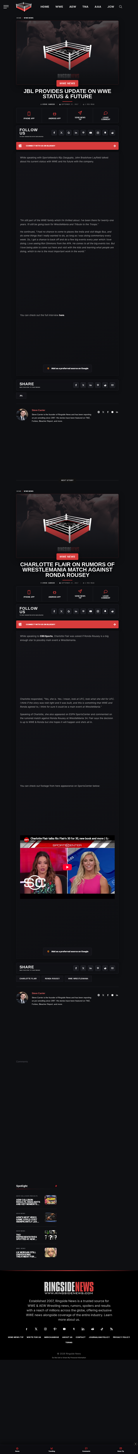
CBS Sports (46, 636)
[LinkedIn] (76, 133)
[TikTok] (102, 1329)
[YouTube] (90, 133)
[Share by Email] (112, 385)
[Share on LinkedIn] (90, 385)
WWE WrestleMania (78, 979)
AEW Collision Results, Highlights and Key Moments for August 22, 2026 (28, 1202)
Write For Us (34, 1337)
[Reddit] (112, 133)
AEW (72, 6)
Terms (69, 1342)
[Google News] (69, 133)
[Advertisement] (67, 337)
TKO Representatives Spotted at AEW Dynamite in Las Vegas (26, 1237)
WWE (59, 6)
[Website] (98, 412)
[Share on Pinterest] (98, 385)
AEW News (20, 1213)
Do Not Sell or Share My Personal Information (69, 1358)
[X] (61, 133)
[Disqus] (67, 1107)
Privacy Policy (121, 1337)
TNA (85, 6)
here (61, 315)
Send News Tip (15, 1337)
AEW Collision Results (27, 1196)
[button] (120, 6)
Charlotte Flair (28, 979)
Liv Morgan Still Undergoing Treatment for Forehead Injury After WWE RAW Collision (26, 1254)
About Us (67, 1337)
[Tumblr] (74, 1329)
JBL (21, 396)
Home (45, 6)
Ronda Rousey (52, 979)
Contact (81, 1337)
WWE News (28, 18)
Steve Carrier (48, 104)
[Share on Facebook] (76, 385)
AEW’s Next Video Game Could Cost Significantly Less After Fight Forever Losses (27, 1219)
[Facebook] (54, 133)
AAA (98, 6)
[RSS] (111, 1329)
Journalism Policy (99, 1337)
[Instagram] (98, 133)
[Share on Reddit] (105, 385)
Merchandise (51, 1337)
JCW (110, 6)
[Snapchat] (105, 133)
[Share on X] (83, 385)
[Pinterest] (83, 133)
